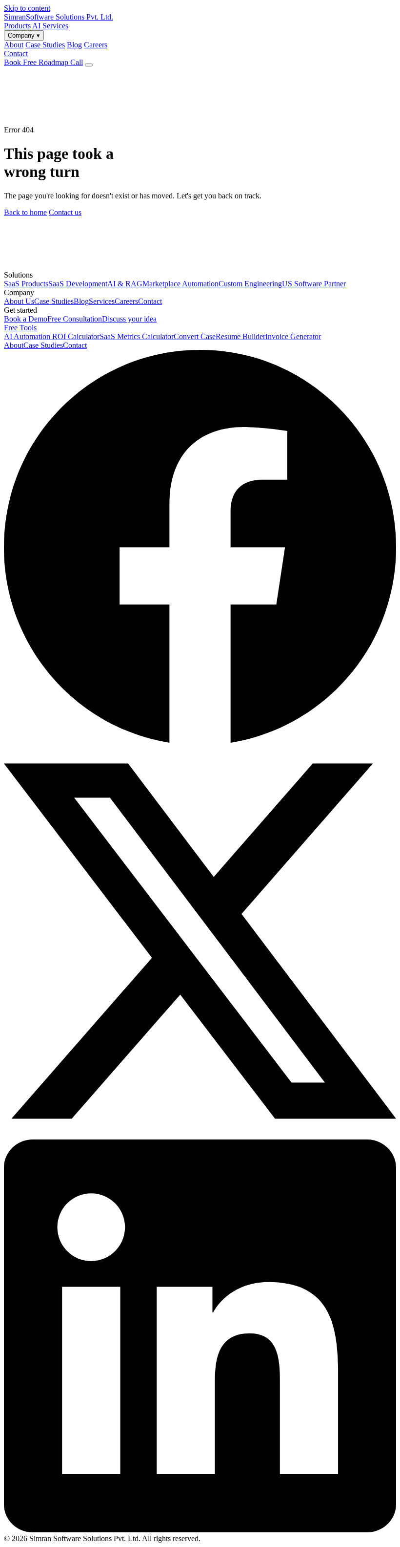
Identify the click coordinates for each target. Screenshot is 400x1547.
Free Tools (20, 327)
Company (24, 35)
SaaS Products (26, 283)
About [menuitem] (13, 45)
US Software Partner (314, 283)
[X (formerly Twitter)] (200, 1135)
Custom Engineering (250, 283)
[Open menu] (89, 65)
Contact (16, 53)
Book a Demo (25, 319)
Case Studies (54, 301)
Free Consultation (74, 319)
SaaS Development (77, 283)
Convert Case (195, 336)
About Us (19, 301)
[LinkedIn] (200, 1530)
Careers (126, 301)
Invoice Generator (293, 336)
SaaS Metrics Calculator (137, 336)
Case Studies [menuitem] (45, 45)
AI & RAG (124, 283)
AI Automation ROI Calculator (52, 336)
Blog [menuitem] (74, 45)
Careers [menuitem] (95, 45)
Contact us (65, 212)
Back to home (25, 212)
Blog (81, 301)
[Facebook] (200, 740)
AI (36, 25)
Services (55, 25)
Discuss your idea (129, 319)
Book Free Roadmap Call (43, 62)
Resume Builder (240, 336)
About (13, 345)
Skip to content (27, 8)
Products (17, 25)
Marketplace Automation (180, 283)
